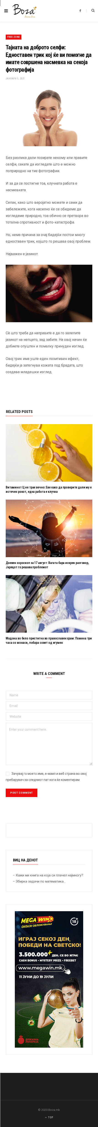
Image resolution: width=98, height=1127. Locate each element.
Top (50, 1117)
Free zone (13, 36)
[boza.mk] (24, 11)
